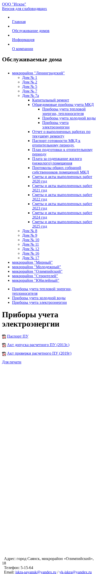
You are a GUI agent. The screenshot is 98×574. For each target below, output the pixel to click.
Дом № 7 (29, 91)
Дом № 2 (29, 82)
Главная (19, 22)
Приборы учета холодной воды (69, 118)
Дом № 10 (30, 240)
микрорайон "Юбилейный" (35, 280)
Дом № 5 (29, 86)
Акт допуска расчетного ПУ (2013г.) (38, 345)
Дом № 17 (30, 258)
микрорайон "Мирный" (32, 262)
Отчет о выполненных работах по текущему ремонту (61, 133)
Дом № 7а (30, 95)
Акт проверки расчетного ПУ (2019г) (39, 353)
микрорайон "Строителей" (35, 276)
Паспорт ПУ (17, 336)
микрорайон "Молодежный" (36, 267)
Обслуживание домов (31, 31)
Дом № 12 (30, 249)
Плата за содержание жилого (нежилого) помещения (57, 161)
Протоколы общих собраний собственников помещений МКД (60, 170)
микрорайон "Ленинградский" (38, 73)
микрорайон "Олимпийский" (37, 271)
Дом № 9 (29, 235)
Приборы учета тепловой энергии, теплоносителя (64, 111)
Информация (23, 40)
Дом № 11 (30, 244)
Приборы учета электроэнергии (56, 124)
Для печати (11, 362)
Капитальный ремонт (50, 100)
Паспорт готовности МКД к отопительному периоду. (56, 142)
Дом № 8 (29, 231)
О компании (22, 49)
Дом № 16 (30, 253)
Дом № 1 (29, 77)
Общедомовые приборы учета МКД (63, 104)
